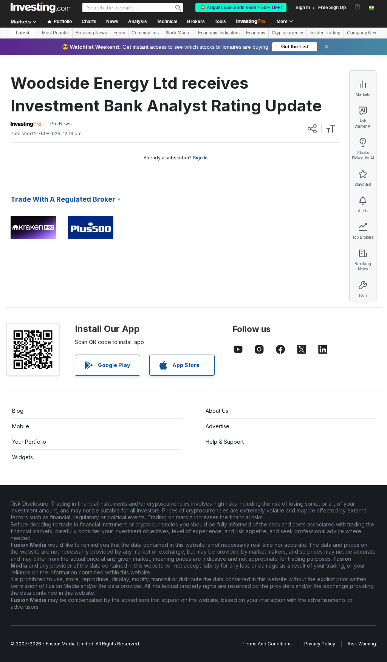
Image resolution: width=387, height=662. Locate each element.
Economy (255, 32)
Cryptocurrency (287, 32)
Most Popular (55, 32)
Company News (363, 32)
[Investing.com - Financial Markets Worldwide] (40, 7)
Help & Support (225, 441)
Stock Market (178, 32)
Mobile (20, 426)
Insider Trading (325, 32)
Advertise (217, 426)
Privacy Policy (319, 644)
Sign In (200, 157)
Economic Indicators (219, 32)
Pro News (61, 124)
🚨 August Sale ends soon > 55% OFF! (241, 7)
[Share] (312, 128)
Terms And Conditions (267, 644)
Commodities (145, 32)
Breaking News (91, 32)
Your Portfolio (29, 441)
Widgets (22, 457)
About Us (217, 410)
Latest (22, 32)
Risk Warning (362, 644)
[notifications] (357, 7)
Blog (17, 410)
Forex (119, 32)
